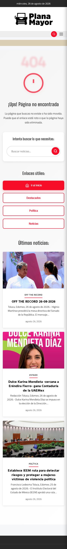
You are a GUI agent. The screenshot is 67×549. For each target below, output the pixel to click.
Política (33, 210)
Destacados (33, 197)
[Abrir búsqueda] (54, 34)
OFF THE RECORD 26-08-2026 (33, 301)
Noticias (33, 223)
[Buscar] (55, 151)
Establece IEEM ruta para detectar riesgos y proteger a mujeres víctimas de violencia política (33, 475)
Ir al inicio (36, 185)
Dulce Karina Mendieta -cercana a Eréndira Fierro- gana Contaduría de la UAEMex (33, 386)
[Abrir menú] (61, 34)
